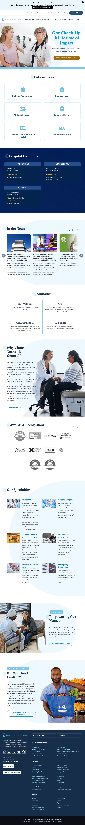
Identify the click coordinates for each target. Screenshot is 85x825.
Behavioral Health (37, 765)
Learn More (13, 407)
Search (78, 19)
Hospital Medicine (62, 767)
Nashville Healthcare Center (27, 13)
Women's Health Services (64, 789)
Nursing (59, 800)
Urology (59, 787)
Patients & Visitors (50, 19)
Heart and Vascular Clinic (64, 765)
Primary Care (28, 499)
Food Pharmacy (61, 747)
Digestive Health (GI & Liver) (40, 778)
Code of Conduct (27, 821)
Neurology (60, 774)
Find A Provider (29, 19)
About (70, 19)
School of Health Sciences (64, 805)
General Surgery (65, 499)
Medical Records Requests (64, 749)
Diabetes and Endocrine (38, 776)
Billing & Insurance (37, 753)
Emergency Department (63, 565)
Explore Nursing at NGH (61, 644)
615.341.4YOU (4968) (11, 761)
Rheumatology (61, 784)
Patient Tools (76, 13)
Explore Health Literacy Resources (21, 713)
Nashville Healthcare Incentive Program (68, 751)
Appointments (35, 747)
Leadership (35, 800)
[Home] (11, 19)
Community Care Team (38, 772)
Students (53, 13)
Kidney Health (61, 772)
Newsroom (35, 805)
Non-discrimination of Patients (42, 821)
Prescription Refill (62, 756)
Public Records (61, 798)
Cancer (34, 767)
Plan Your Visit (36, 751)
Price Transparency (62, 753)
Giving (66, 13)
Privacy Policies (57, 821)
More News (71, 230)
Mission (34, 798)
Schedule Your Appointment (66, 58)
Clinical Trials (35, 769)
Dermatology (35, 774)
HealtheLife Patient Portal (39, 749)
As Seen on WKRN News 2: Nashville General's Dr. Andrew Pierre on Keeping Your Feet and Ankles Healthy (44, 257)
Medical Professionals (42, 13)
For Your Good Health (38, 756)
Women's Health (29, 534)
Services (63, 19)
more (73, 427)
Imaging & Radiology (63, 769)
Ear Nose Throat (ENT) (38, 780)
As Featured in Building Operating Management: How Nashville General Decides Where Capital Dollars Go (18, 257)
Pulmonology (60, 782)
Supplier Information (62, 803)
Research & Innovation (38, 809)
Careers (60, 13)
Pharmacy (60, 778)
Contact (59, 807)
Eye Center (35, 784)
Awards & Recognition (38, 807)
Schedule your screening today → (42, 7)
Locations (39, 19)
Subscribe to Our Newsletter (12, 772)
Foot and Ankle (36, 787)
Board (33, 803)
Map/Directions (8, 766)
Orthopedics (64, 534)
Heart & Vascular (30, 564)
